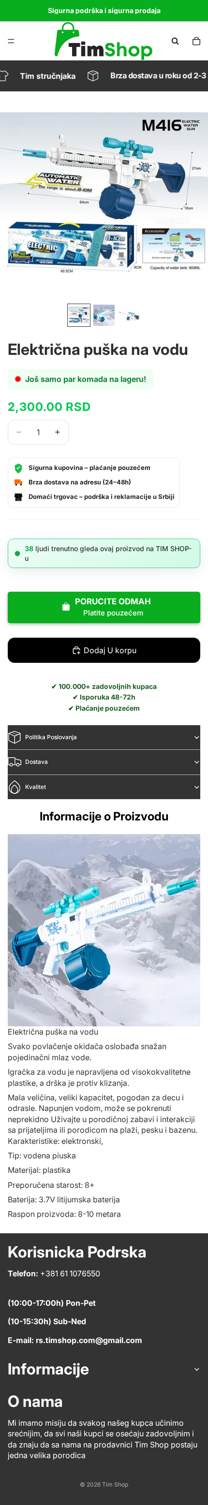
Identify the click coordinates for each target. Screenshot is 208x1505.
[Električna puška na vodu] (104, 930)
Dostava (36, 761)
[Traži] (175, 41)
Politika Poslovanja (51, 737)
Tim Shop (115, 1484)
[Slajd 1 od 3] (78, 315)
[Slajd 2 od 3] (104, 315)
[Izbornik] (11, 41)
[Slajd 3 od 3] (129, 315)
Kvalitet (35, 786)
